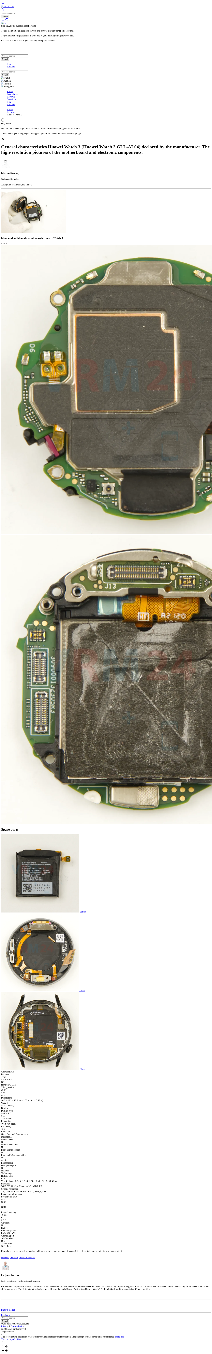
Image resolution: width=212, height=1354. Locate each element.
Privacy (4, 1326)
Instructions (12, 94)
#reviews (5, 1257)
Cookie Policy (17, 1326)
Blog (9, 64)
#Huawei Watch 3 (27, 1257)
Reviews (11, 96)
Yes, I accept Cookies (11, 1339)
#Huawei (14, 1257)
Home (10, 91)
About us (11, 66)
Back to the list (8, 1310)
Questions (11, 99)
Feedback (5, 1315)
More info (119, 1336)
